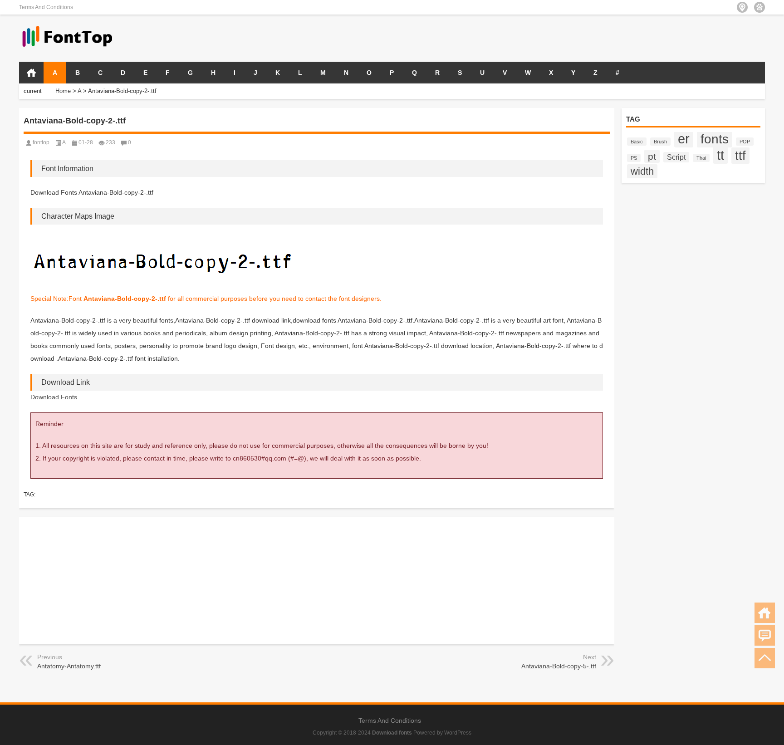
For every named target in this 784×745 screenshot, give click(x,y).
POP (745, 141)
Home (63, 91)
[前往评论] (765, 635)
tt (720, 154)
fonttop (41, 142)
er (684, 139)
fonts (715, 139)
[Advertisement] (659, 37)
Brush (660, 141)
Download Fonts (53, 397)
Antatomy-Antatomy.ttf (69, 666)
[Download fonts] (67, 26)
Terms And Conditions (46, 7)
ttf (740, 155)
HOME (31, 72)
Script (676, 157)
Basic (637, 141)
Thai (701, 158)
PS (634, 158)
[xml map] (759, 7)
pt (652, 156)
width (642, 171)
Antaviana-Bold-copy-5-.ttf (558, 666)
